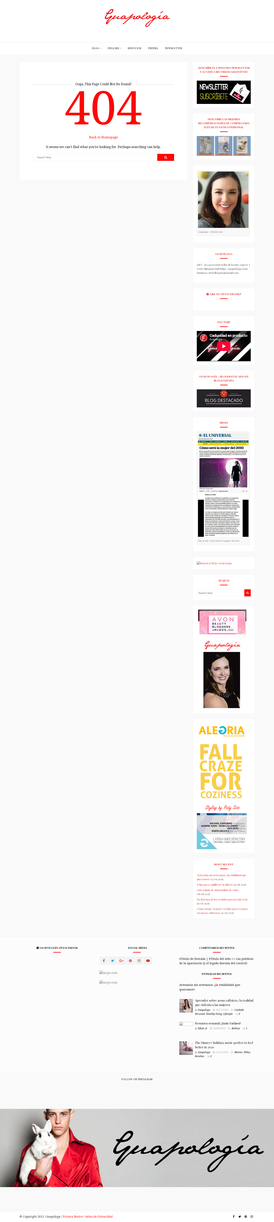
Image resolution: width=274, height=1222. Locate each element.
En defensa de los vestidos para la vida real (222, 899)
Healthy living (214, 1014)
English (113, 48)
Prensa (153, 48)
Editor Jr (202, 1028)
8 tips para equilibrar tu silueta (215, 884)
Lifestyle (228, 1014)
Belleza (236, 1028)
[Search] (165, 157)
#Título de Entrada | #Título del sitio (205, 958)
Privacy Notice (73, 1216)
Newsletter (173, 48)
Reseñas (199, 1056)
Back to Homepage (103, 137)
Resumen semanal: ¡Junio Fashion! (218, 1023)
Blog (95, 48)
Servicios (134, 48)
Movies (238, 1052)
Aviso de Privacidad (99, 1216)
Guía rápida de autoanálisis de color (218, 890)
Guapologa (204, 1010)
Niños (247, 1052)
